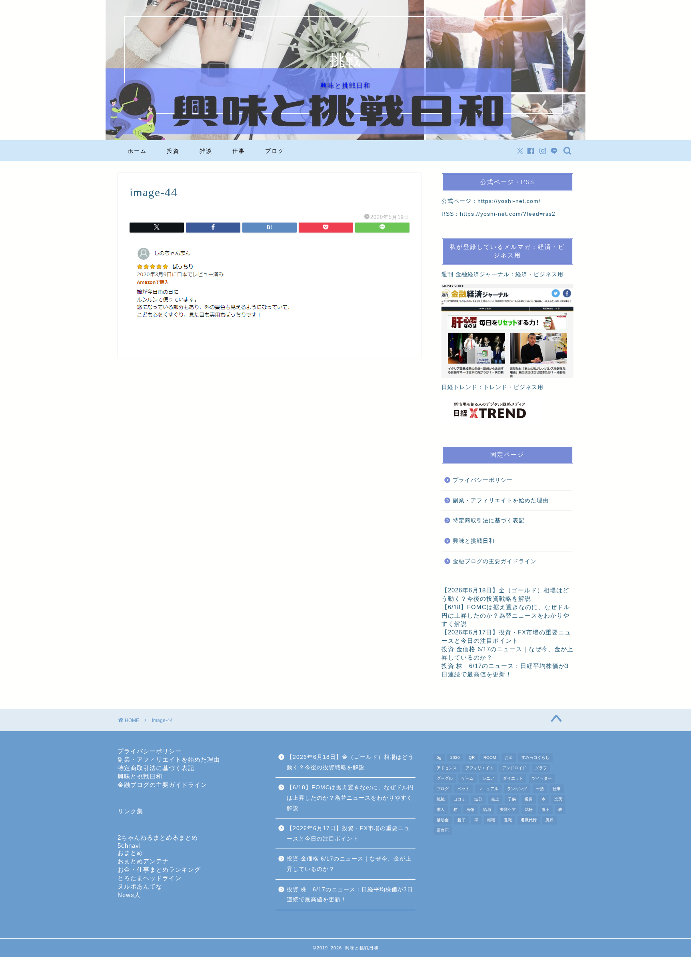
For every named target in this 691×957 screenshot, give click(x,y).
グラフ (541, 768)
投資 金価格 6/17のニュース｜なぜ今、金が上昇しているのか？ (349, 864)
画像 (470, 809)
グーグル (445, 778)
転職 (491, 820)
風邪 (549, 820)
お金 (509, 757)
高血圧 (443, 830)
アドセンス (447, 768)
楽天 (558, 799)
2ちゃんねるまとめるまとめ (158, 837)
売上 (495, 799)
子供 (512, 799)
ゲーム (467, 778)
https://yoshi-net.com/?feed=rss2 (507, 214)
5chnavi (129, 845)
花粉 (529, 809)
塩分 (478, 799)
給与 (487, 809)
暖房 (529, 799)
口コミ (459, 799)
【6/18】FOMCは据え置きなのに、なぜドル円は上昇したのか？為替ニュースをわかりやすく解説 (505, 615)
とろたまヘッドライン (150, 878)
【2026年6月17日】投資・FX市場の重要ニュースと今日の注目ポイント (348, 833)
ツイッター (542, 778)
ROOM (489, 757)
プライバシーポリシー (483, 480)
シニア (488, 778)
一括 (540, 788)
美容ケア (508, 809)
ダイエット (513, 778)
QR (472, 757)
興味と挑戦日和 (474, 541)
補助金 (443, 820)
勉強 (441, 799)
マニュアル (488, 788)
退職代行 (529, 820)
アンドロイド (514, 768)
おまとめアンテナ (143, 861)
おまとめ (130, 852)
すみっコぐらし (535, 757)
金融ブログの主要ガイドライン (495, 561)
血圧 (545, 809)
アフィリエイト (479, 768)
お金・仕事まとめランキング (159, 869)
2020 (455, 757)
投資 (173, 150)
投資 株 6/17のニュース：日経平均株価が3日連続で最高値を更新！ (350, 895)
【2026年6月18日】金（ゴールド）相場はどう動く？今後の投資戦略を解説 (350, 762)
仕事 (238, 150)
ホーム (137, 150)
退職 (508, 820)
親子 (461, 820)
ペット (463, 788)
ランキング (517, 788)
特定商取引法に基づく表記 (489, 521)
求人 (441, 809)
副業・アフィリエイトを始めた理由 (501, 501)
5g (439, 757)
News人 (129, 894)
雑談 (206, 150)
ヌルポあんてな (140, 886)
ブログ (274, 150)
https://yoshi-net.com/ (509, 201)
